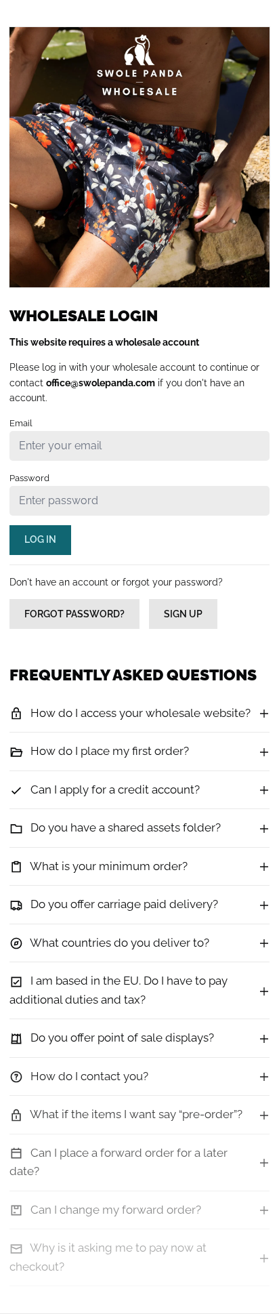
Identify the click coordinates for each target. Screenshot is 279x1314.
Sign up (183, 614)
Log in (40, 539)
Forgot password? (74, 614)
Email (21, 423)
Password (29, 478)
